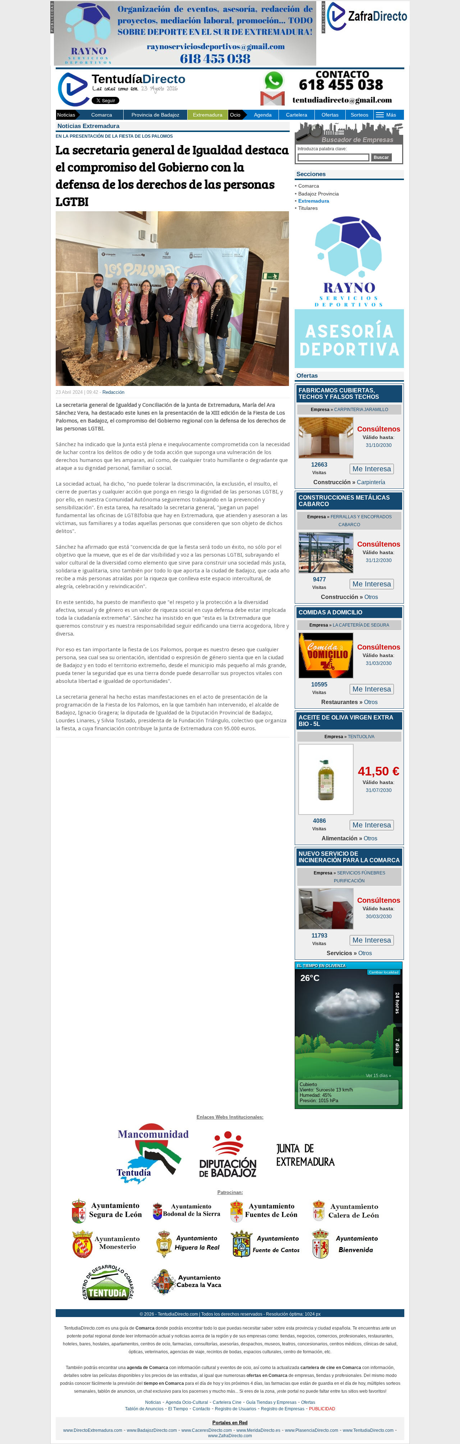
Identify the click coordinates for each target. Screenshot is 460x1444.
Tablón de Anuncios (144, 1408)
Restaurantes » (342, 702)
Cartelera (296, 115)
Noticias (153, 1402)
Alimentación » (343, 838)
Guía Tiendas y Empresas (271, 1402)
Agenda (263, 115)
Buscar (381, 157)
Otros (371, 597)
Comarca (101, 115)
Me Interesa (372, 469)
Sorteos (359, 115)
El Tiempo (178, 1408)
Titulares (308, 208)
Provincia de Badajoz (155, 115)
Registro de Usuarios (235, 1408)
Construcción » (335, 482)
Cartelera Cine (227, 1402)
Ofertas (330, 115)
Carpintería (371, 482)
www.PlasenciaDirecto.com (311, 1430)
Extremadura (207, 115)
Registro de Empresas (282, 1408)
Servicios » (342, 953)
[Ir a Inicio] (74, 105)
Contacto (201, 1408)
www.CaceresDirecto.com (206, 1430)
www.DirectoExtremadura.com (92, 1430)
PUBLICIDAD (322, 1408)
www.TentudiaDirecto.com (368, 1430)
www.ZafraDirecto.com (230, 1435)
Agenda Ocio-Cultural (187, 1402)
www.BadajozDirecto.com (152, 1430)
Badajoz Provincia (318, 194)
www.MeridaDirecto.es (258, 1430)
